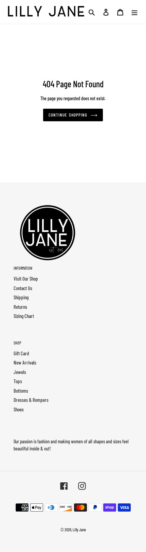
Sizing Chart (24, 316)
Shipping (21, 297)
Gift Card (21, 353)
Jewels (20, 372)
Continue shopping (68, 115)
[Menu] (134, 11)
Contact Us (23, 288)
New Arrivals (25, 362)
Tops (18, 381)
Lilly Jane (79, 529)
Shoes (19, 409)
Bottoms (21, 391)
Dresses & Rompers (31, 400)
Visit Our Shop (26, 278)
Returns (20, 307)
